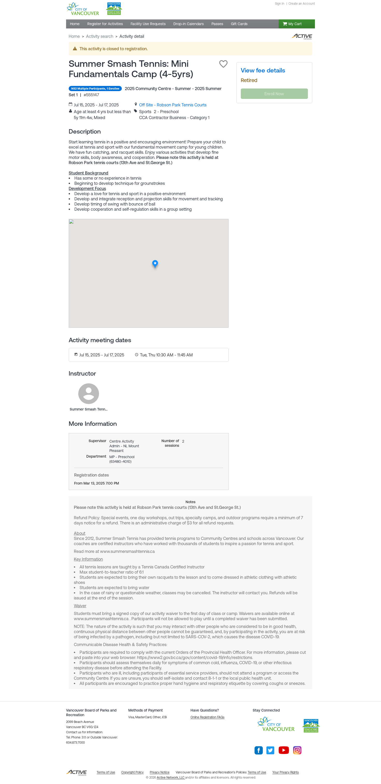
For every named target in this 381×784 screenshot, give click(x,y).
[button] (223, 64)
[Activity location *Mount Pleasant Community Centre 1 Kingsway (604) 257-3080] (155, 261)
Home (74, 36)
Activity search (99, 36)
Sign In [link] (279, 3)
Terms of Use (257, 772)
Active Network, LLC (171, 777)
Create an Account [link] (301, 3)
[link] (173, 104)
